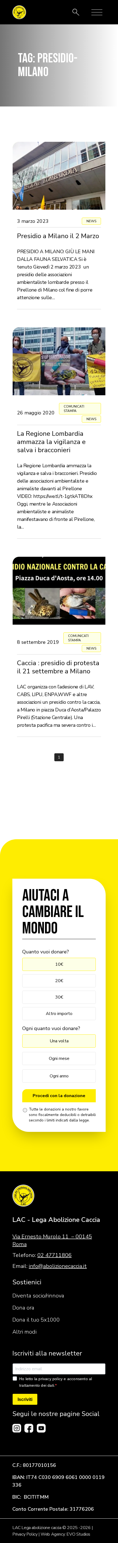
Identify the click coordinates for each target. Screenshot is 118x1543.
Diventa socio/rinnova (38, 1295)
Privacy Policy (24, 1534)
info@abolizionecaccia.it (58, 1266)
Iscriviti (25, 1399)
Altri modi (24, 1332)
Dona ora (23, 1307)
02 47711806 (54, 1255)
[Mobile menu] (97, 12)
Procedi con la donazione (59, 1096)
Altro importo (59, 1014)
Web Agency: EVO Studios (65, 1534)
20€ (59, 981)
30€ (59, 997)
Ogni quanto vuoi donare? (51, 1028)
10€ (59, 964)
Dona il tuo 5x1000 (36, 1319)
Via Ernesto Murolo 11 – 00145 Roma (52, 1240)
